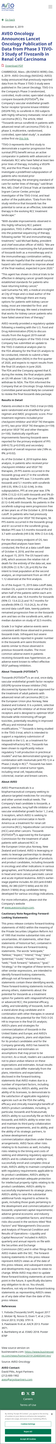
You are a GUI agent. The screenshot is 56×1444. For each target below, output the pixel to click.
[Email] (22, 1393)
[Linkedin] (33, 1393)
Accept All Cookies (28, 1439)
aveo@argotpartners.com (17, 1379)
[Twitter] (28, 1393)
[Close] (52, 1414)
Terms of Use (28, 1405)
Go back (10, 19)
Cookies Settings (28, 1424)
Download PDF (14, 65)
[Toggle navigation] (50, 7)
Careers (28, 1399)
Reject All (28, 1431)
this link (24, 138)
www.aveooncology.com (19, 907)
